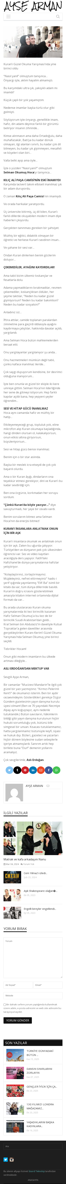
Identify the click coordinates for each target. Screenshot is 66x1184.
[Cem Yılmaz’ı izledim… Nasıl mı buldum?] (15, 877)
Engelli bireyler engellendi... (40, 908)
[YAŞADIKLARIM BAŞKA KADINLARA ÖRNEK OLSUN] (18, 1126)
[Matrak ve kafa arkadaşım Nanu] (36, 838)
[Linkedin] (33, 770)
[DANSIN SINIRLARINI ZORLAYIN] (18, 1073)
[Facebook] (49, 770)
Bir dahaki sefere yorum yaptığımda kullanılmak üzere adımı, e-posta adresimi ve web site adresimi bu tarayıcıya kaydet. (32, 1008)
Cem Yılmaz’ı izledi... (35, 873)
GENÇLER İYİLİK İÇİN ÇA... (42, 1086)
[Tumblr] (17, 770)
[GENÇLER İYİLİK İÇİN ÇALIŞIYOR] (18, 1090)
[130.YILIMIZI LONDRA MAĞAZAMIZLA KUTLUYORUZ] (18, 1108)
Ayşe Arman (34, 786)
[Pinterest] (25, 770)
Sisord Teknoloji (37, 1171)
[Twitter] (10, 770)
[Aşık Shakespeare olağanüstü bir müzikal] (15, 895)
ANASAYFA (33, 1180)
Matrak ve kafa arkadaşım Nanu (25, 859)
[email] (48, 785)
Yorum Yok (28, 864)
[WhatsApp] (57, 770)
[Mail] (41, 770)
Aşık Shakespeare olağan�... (40, 891)
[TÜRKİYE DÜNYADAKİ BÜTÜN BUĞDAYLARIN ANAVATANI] (18, 1055)
